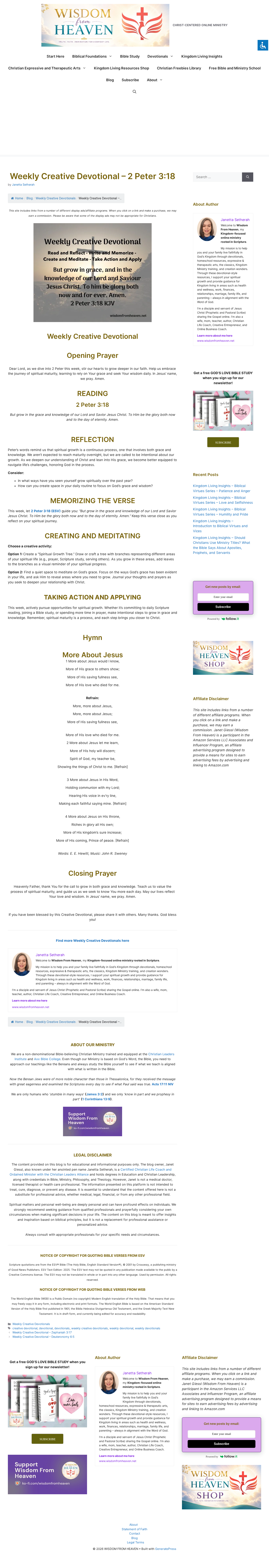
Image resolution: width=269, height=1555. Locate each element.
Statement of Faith (134, 1529)
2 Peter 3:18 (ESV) (46, 511)
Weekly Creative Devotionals (56, 198)
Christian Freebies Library (179, 68)
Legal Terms (135, 1542)
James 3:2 (94, 1094)
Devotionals (157, 56)
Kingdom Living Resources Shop (121, 68)
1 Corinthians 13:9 (96, 1099)
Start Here (55, 56)
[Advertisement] (134, 127)
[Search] (247, 177)
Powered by (213, 618)
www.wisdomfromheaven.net (30, 1007)
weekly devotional (121, 1328)
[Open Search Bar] (134, 92)
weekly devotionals (147, 1328)
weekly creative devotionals (89, 1328)
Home (19, 198)
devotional (46, 1328)
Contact (134, 1533)
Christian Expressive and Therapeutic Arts (44, 68)
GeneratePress (165, 1549)
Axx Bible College (47, 1059)
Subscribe (130, 80)
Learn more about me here (29, 1000)
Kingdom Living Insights (201, 56)
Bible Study (130, 56)
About (152, 80)
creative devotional (24, 1328)
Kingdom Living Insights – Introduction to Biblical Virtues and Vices (220, 526)
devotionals (62, 1328)
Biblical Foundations (89, 56)
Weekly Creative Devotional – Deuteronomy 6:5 (43, 1336)
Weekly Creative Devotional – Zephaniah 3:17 (42, 1332)
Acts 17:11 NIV (162, 1084)
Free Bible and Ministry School (235, 68)
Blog (110, 80)
